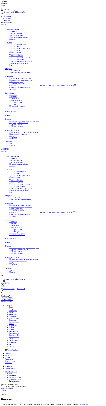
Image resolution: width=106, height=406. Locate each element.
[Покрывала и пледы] (22, 128)
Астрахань (13, 314)
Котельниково (14, 322)
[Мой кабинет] (2, 15)
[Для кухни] (22, 74)
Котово (11, 324)
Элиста (11, 346)
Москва (11, 327)
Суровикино (13, 340)
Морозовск (13, 326)
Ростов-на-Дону (14, 335)
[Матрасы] (22, 67)
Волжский (12, 312)
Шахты (11, 344)
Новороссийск (14, 331)
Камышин (12, 320)
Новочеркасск (14, 333)
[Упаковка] (22, 140)
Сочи (11, 339)
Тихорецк (12, 342)
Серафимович (14, 337)
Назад (11, 307)
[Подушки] (22, 117)
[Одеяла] (22, 113)
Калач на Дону (14, 318)
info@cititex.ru (8, 388)
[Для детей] (22, 41)
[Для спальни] (22, 91)
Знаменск (12, 316)
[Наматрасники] (22, 110)
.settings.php (83, 404)
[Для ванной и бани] (22, 28)
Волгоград (13, 311)
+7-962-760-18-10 (7, 16)
